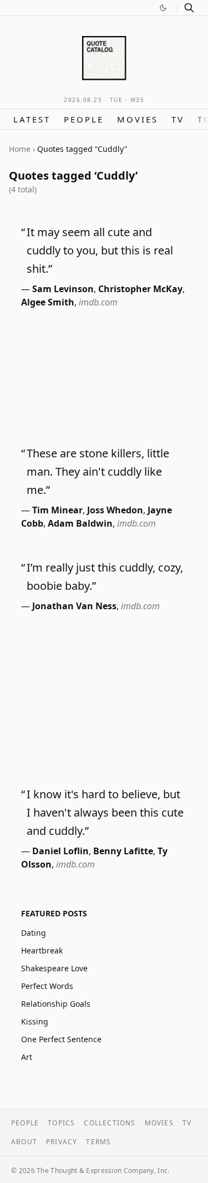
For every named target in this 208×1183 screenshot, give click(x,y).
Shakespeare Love (54, 968)
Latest (31, 119)
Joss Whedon (115, 510)
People (84, 119)
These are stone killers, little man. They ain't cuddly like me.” (98, 471)
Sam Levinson (63, 289)
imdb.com (98, 302)
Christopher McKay (140, 289)
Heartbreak (42, 950)
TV (177, 119)
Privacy (61, 1141)
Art (26, 1057)
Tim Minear (57, 510)
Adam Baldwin (80, 523)
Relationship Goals (55, 1003)
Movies (137, 119)
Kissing (34, 1021)
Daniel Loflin (60, 851)
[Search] (189, 7)
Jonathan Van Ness (74, 606)
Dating (33, 932)
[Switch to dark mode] (163, 7)
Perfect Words (47, 986)
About (24, 1141)
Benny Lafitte (123, 851)
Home (20, 149)
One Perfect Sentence (61, 1039)
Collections (109, 1123)
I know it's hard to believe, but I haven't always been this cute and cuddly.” (105, 812)
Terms (98, 1141)
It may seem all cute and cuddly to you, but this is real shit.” (100, 250)
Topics (61, 1123)
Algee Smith (47, 302)
